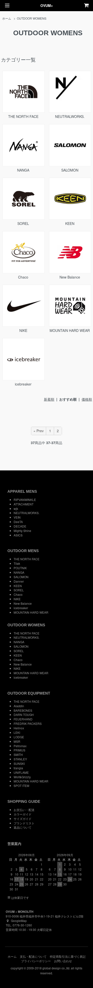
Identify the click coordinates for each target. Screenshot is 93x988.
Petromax (20, 746)
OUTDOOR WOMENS (31, 18)
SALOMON (69, 170)
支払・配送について (33, 956)
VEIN (17, 517)
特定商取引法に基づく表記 (68, 956)
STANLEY (20, 759)
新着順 (49, 399)
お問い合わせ (63, 961)
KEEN (69, 223)
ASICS (18, 535)
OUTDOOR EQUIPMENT (28, 693)
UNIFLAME (21, 772)
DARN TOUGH (24, 714)
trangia (18, 768)
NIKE (23, 330)
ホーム (6, 18)
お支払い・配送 (24, 810)
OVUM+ (46, 5)
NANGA (23, 170)
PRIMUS (19, 750)
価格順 (87, 399)
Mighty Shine (22, 531)
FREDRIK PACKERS (28, 723)
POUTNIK (20, 568)
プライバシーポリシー (36, 961)
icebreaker (23, 384)
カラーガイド (22, 814)
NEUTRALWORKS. (70, 116)
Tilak (17, 563)
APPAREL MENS (22, 491)
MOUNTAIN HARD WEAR (70, 330)
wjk (16, 508)
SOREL (23, 223)
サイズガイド (22, 818)
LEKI (17, 732)
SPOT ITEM (21, 785)
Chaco (23, 277)
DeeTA (18, 522)
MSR (17, 741)
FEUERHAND (23, 719)
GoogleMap (19, 920)
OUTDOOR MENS (23, 551)
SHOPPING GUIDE (23, 801)
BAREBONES (23, 710)
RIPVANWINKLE (25, 499)
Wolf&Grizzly (22, 777)
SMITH (18, 754)
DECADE (20, 526)
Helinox (19, 728)
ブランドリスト (24, 823)
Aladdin (19, 706)
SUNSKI (19, 763)
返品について (22, 827)
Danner (19, 581)
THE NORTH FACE (23, 116)
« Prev (38, 430)
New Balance (70, 277)
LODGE (19, 737)
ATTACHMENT (23, 504)
